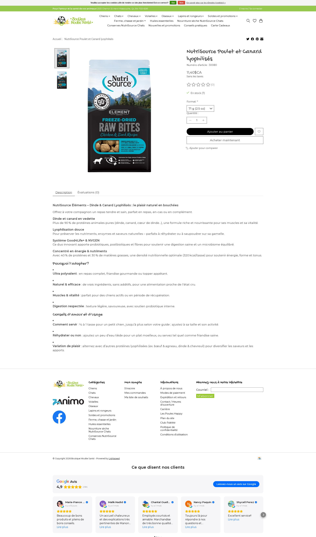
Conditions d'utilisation (174, 434)
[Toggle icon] (248, 21)
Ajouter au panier (220, 131)
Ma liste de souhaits (136, 397)
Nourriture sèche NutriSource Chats (200, 20)
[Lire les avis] (199, 85)
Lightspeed (114, 458)
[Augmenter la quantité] (203, 120)
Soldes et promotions (102, 415)
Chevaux (94, 397)
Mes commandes (135, 392)
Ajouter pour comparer (203, 148)
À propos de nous (171, 388)
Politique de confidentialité (169, 429)
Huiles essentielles (161, 20)
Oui (173, 3)
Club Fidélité (167, 422)
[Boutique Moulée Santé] (73, 21)
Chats (92, 392)
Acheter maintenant (225, 140)
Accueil (57, 39)
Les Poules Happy (171, 413)
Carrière (165, 409)
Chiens (93, 388)
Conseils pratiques (195, 25)
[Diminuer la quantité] (190, 120)
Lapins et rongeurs (100, 410)
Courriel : (202, 389)
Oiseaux (93, 406)
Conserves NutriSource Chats (126, 25)
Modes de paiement (172, 392)
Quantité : (192, 113)
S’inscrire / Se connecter (250, 8)
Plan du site (167, 418)
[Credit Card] (259, 458)
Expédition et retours (173, 397)
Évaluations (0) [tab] (88, 192)
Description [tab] (63, 192)
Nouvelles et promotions (164, 25)
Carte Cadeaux (220, 25)
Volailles (93, 401)
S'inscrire (129, 388)
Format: (192, 101)
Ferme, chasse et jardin (102, 419)
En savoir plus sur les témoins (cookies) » (206, 3)
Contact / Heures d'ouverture (170, 403)
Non (181, 3)
